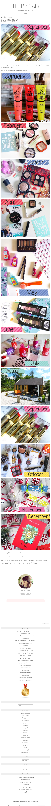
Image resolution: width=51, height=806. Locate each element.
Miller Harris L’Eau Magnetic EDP (25, 677)
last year (20, 65)
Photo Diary (25, 652)
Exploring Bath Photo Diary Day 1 (25, 643)
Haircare (25, 727)
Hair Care (25, 725)
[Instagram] (29, 594)
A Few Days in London (25, 657)
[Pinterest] (27, 594)
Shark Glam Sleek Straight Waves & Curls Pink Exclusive (25, 640)
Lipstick (24, 732)
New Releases (24, 742)
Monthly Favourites (14, 560)
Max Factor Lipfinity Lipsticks (28, 563)
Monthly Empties (24, 737)
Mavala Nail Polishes (18, 563)
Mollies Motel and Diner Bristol (25, 655)
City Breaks (24, 720)
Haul (6, 560)
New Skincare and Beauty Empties (25, 680)
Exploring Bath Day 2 (25, 638)
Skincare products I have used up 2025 (25, 653)
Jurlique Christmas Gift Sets (36, 562)
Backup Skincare (25, 675)
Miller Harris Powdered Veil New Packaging (25, 631)
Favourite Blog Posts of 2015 (26, 562)
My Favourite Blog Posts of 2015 (9, 20)
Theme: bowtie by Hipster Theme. (31, 801)
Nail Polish (25, 740)
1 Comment (12, 21)
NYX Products (36, 563)
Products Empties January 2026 (25, 636)
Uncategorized (24, 560)
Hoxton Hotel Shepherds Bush (25, 658)
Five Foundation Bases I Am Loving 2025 (25, 650)
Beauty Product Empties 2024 (25, 673)
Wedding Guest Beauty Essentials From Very (25, 635)
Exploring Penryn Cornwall (25, 668)
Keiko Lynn (25, 768)
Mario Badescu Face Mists (25, 633)
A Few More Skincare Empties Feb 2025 (25, 660)
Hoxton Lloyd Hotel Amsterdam (25, 665)
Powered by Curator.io (45, 623)
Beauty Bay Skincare (25, 670)
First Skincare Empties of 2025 (25, 662)
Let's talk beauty (25, 6)
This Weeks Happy (24, 749)
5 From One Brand (24, 713)
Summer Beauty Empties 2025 (25, 641)
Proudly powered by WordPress (19, 801)
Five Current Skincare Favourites (25, 663)
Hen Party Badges (42, 805)
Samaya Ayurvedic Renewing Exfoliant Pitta (25, 679)
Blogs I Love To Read (25, 717)
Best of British (24, 715)
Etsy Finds (25, 722)
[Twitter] (21, 594)
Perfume (24, 744)
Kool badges (25, 769)
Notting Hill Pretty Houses (25, 647)
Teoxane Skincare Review (25, 667)
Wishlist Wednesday (24, 752)
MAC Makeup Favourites (9, 563)
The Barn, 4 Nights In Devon (25, 672)
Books (25, 718)
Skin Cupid (26, 645)
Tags (25, 747)
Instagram (25, 730)
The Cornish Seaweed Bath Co (25, 648)
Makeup (8, 560)
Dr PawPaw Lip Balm (16, 562)
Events (25, 723)
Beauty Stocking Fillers (42, 560)
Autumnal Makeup (34, 560)
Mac (25, 733)
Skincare (20, 560)
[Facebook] (24, 594)
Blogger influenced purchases (6, 562)
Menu (25, 13)
